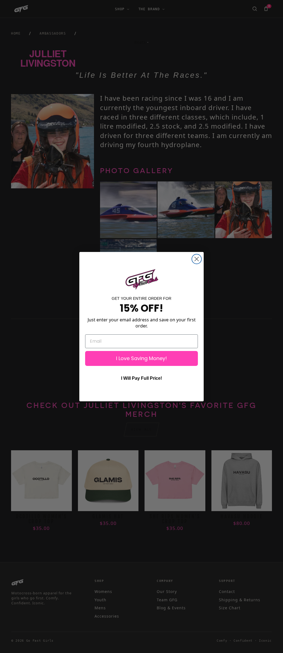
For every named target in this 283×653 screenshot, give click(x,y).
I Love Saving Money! (141, 358)
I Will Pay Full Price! (141, 378)
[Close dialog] (196, 259)
